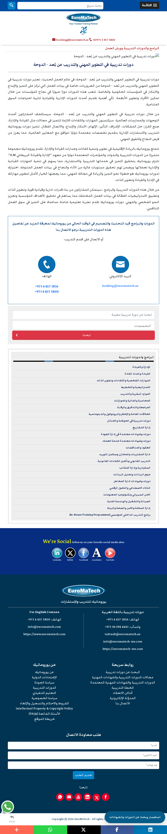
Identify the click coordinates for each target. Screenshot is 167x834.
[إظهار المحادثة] (7, 807)
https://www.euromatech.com (44, 634)
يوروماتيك (58, 223)
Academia (97, 559)
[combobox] (83, 325)
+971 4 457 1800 (47, 291)
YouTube (110, 559)
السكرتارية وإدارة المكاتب (134, 468)
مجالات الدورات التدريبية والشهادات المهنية (122, 677)
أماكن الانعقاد (123, 692)
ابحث (86, 335)
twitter (70, 559)
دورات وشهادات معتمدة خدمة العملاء (126, 441)
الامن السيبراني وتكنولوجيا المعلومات (126, 495)
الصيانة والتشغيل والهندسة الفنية (128, 501)
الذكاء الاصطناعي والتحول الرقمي (129, 488)
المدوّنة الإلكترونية (123, 698)
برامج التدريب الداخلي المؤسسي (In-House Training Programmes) (109, 515)
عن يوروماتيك (44, 672)
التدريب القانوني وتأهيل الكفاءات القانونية (124, 461)
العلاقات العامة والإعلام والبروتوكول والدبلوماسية (119, 414)
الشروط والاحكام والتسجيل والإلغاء (44, 703)
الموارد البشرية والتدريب (135, 394)
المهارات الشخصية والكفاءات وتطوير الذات (123, 380)
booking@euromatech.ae (72, 40)
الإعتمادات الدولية (44, 677)
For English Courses (44, 612)
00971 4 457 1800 (103, 40)
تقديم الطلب (83, 775)
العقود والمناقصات (138, 448)
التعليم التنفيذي (44, 692)
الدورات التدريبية (44, 687)
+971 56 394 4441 (117, 626)
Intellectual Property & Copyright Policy (44, 708)
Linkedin (57, 559)
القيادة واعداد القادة (137, 374)
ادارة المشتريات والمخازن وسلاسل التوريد (124, 454)
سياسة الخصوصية (44, 698)
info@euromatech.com (44, 626)
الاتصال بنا (63, 229)
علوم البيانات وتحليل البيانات (131, 474)
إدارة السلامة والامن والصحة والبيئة (128, 508)
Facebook (83, 559)
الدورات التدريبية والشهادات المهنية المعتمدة (122, 682)
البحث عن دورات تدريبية (123, 672)
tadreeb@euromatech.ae (122, 634)
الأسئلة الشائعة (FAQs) (44, 713)
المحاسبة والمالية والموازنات (132, 401)
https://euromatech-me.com (123, 648)
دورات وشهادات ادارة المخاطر (132, 481)
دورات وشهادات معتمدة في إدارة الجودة (125, 434)
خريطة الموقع (44, 718)
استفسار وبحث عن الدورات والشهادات (134, 817)
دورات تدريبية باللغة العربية (123, 612)
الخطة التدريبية (123, 687)
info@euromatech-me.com (122, 641)
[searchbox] (82, 325)
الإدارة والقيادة (141, 367)
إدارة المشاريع (141, 427)
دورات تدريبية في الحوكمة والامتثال (128, 421)
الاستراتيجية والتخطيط (135, 387)
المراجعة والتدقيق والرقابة (133, 407)
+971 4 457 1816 (46, 286)
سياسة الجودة (44, 682)
